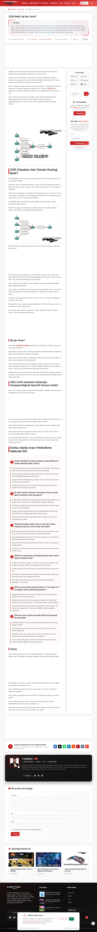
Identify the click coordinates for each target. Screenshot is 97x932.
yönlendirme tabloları (22, 345)
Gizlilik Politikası (83, 928)
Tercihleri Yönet (63, 918)
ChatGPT (75, 76)
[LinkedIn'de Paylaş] (69, 746)
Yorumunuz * (14, 795)
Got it (71, 918)
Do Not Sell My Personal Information (32, 921)
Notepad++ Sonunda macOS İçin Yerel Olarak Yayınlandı (53, 900)
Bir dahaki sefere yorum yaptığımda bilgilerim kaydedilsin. (27, 829)
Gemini (75, 84)
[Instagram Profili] (42, 775)
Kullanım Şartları (91, 928)
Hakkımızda (71, 892)
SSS (69, 899)
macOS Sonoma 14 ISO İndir (53, 907)
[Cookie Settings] (93, 923)
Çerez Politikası (75, 928)
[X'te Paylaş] (60, 746)
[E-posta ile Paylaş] (87, 746)
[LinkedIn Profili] (34, 775)
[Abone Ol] (86, 917)
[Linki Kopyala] (82, 746)
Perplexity (85, 80)
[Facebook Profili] (38, 775)
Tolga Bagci (34, 39)
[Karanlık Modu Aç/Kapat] (91, 3)
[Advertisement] (48, 56)
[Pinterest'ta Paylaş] (78, 746)
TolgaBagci (27, 758)
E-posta (13, 821)
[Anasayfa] (14, 888)
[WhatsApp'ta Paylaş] (64, 746)
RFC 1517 (51, 88)
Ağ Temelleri (49, 39)
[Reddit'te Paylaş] (73, 746)
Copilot (85, 84)
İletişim (70, 896)
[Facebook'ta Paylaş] (55, 746)
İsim (12, 813)
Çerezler (70, 902)
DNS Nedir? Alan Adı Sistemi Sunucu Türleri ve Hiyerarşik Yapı (53, 893)
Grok (74, 80)
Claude (84, 76)
